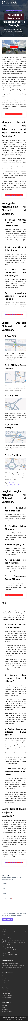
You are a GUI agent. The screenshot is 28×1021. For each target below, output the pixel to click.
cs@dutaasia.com (12, 954)
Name (5, 883)
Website (5, 893)
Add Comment (7, 899)
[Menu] (25, 2)
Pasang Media (6, 993)
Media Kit (4, 982)
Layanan (4, 1005)
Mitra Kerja (5, 1009)
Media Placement (7, 995)
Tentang (4, 976)
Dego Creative (18, 1019)
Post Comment (7, 919)
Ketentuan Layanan (7, 1011)
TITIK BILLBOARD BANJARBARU (14, 10)
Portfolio (4, 1007)
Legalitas (4, 978)
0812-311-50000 (11, 949)
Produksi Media (6, 991)
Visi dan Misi (5, 980)
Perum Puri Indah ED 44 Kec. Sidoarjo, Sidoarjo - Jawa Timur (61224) (16, 942)
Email (5, 888)
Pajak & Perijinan (6, 997)
